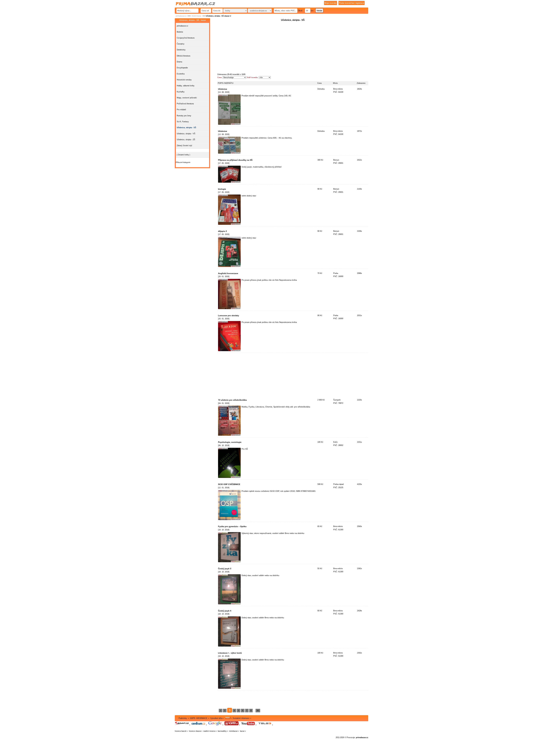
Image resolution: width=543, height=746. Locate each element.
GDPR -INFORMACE (199, 718)
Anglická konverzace (228, 273)
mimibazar (233, 731)
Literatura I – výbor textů (230, 653)
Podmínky (183, 718)
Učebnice (222, 89)
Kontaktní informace (241, 718)
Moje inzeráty (331, 3)
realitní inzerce (209, 731)
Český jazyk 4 (224, 611)
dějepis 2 (222, 231)
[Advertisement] (292, 42)
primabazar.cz (181, 16)
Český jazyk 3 (224, 568)
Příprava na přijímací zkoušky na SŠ (235, 160)
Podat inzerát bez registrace (351, 3)
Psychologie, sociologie (229, 442)
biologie (222, 189)
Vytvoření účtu (216, 718)
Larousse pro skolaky (228, 315)
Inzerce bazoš (180, 731)
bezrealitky (222, 731)
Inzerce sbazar (195, 731)
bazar (242, 731)
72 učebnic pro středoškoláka (232, 400)
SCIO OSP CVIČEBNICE (229, 484)
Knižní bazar (196, 16)
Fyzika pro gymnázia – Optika (232, 526)
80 (258, 710)
